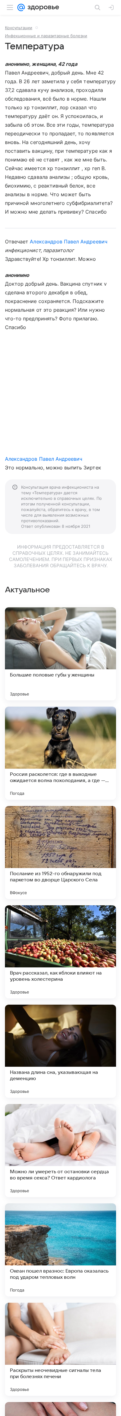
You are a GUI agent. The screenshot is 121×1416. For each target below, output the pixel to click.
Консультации (18, 27)
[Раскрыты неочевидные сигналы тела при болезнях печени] (60, 1349)
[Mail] (21, 7)
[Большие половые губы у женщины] (60, 653)
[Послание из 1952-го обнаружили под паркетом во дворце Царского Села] (60, 852)
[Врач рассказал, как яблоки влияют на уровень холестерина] (60, 951)
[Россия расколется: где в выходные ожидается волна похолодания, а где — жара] (60, 753)
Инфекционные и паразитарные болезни (46, 35)
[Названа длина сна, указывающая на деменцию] (60, 1051)
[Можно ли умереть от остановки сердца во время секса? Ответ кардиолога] (60, 1150)
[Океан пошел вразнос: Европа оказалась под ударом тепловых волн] (60, 1249)
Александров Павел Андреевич (68, 241)
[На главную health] (42, 7)
